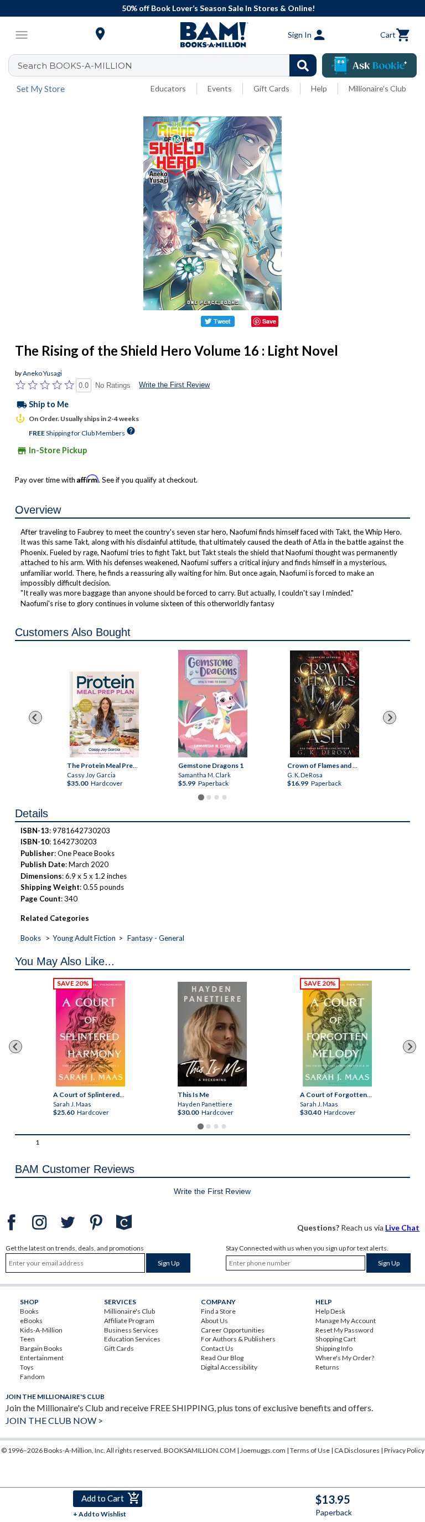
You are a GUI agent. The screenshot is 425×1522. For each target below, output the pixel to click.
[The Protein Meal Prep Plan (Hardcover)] (103, 714)
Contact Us (217, 1348)
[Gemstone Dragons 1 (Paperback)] (212, 703)
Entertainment (42, 1358)
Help (319, 88)
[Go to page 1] (201, 797)
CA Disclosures (357, 1450)
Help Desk (330, 1311)
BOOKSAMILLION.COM (200, 1450)
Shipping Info (334, 1348)
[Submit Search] (303, 65)
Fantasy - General (155, 938)
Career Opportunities (233, 1330)
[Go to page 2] (208, 797)
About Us (214, 1320)
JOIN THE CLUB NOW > (54, 1420)
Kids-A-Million (41, 1330)
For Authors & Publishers (238, 1339)
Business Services (131, 1330)
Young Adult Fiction (84, 938)
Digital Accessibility (229, 1367)
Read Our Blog (222, 1358)
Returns (327, 1367)
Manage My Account (345, 1320)
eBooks (31, 1320)
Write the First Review (174, 385)
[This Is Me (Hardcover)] (212, 1034)
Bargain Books (41, 1348)
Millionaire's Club (377, 88)
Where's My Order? (344, 1358)
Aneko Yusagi (42, 373)
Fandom (32, 1376)
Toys (27, 1367)
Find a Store (218, 1311)
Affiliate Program (129, 1320)
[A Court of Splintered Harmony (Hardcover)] (90, 1034)
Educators (168, 88)
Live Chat (402, 1227)
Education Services (132, 1339)
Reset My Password (344, 1330)
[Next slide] (389, 717)
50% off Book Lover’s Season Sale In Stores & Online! (218, 8)
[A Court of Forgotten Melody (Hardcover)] (337, 1034)
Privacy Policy (404, 1450)
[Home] (212, 35)
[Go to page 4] (224, 797)
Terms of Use (310, 1450)
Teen (27, 1339)
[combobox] (169, 65)
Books (30, 938)
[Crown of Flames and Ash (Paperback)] (324, 703)
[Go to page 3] (216, 797)
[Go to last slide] (35, 717)
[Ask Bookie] (369, 65)
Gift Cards (271, 88)
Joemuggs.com (263, 1450)
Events (220, 88)
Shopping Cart (335, 1339)
